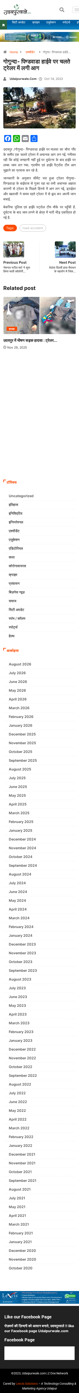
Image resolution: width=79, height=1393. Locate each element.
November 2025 (22, 743)
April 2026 (18, 699)
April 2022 (18, 1119)
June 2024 (18, 891)
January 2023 (20, 1040)
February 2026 (21, 716)
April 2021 (17, 1215)
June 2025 (18, 786)
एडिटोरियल (16, 548)
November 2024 (22, 848)
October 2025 (20, 751)
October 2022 (20, 1067)
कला (12, 557)
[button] (61, 9)
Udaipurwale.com (23, 79)
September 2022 (23, 1075)
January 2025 (20, 830)
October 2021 (20, 1172)
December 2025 (22, 734)
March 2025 (19, 813)
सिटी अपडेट (16, 609)
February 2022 (21, 1137)
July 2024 (17, 883)
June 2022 (18, 1102)
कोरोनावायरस (17, 566)
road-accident (33, 228)
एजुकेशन (14, 539)
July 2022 (17, 1093)
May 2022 (17, 1110)
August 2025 (20, 769)
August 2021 (20, 1189)
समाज (12, 601)
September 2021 (22, 1180)
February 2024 (21, 927)
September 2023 (23, 970)
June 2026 (18, 681)
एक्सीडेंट (30, 52)
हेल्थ (11, 636)
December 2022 (22, 1049)
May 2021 (17, 1207)
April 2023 (18, 1014)
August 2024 (20, 874)
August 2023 (20, 979)
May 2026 (17, 690)
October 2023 (20, 962)
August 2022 (20, 1084)
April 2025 (18, 804)
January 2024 (20, 935)
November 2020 (22, 1259)
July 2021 (17, 1198)
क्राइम (12, 328)
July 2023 (17, 988)
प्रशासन (14, 583)
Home (14, 52)
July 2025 (17, 778)
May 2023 (17, 1005)
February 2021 (21, 1233)
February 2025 (21, 821)
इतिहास (13, 504)
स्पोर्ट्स (13, 627)
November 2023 (22, 953)
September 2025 (23, 760)
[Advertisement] (39, 435)
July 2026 (17, 673)
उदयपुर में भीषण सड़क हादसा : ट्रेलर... (30, 340)
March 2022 (19, 1128)
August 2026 (20, 664)
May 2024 (17, 900)
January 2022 (20, 1145)
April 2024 (18, 909)
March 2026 (19, 708)
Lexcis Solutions (27, 1383)
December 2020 (22, 1250)
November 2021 (22, 1163)
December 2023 (22, 944)
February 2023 (21, 1032)
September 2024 (23, 865)
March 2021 (19, 1224)
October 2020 (20, 1268)
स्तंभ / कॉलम (17, 618)
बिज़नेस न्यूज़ (17, 592)
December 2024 (22, 839)
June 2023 (18, 997)
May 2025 (17, 795)
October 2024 (20, 856)
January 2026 (20, 725)
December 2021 (22, 1154)
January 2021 (20, 1242)
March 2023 (19, 1023)
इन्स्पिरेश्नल (16, 522)
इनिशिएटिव (15, 513)
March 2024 (19, 918)
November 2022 (22, 1058)
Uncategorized (21, 496)
